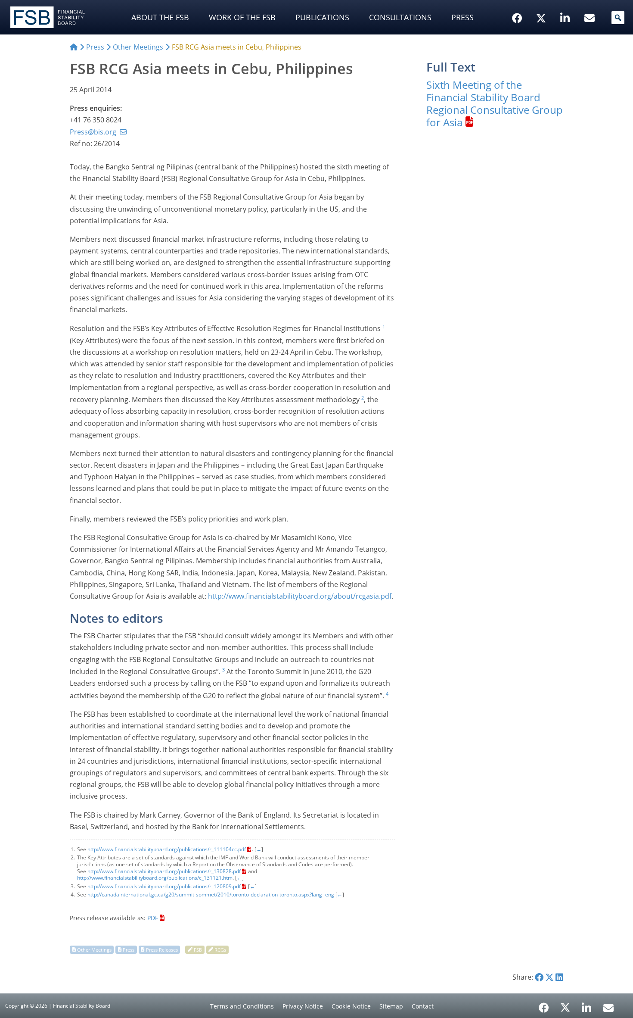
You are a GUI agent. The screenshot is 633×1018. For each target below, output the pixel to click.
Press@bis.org (93, 132)
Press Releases (162, 949)
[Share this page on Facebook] (539, 977)
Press (462, 17)
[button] (617, 17)
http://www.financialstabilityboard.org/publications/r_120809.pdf (164, 886)
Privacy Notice (302, 1006)
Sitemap (391, 1006)
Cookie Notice (351, 1006)
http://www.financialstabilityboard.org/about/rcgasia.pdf (299, 596)
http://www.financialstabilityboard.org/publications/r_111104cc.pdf (166, 849)
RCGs (220, 949)
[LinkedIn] (587, 1004)
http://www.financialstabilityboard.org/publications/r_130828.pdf (164, 871)
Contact (423, 1006)
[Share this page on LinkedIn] (559, 977)
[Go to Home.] (74, 47)
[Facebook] (544, 1004)
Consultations (400, 17)
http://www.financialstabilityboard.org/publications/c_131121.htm (155, 877)
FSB (198, 949)
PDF (152, 918)
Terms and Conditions (242, 1006)
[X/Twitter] (542, 4)
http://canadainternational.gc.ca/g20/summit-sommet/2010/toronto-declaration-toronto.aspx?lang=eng (210, 894)
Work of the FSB (242, 17)
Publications (322, 17)
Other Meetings (94, 949)
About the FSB (160, 17)
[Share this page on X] (549, 977)
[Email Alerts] (608, 1006)
